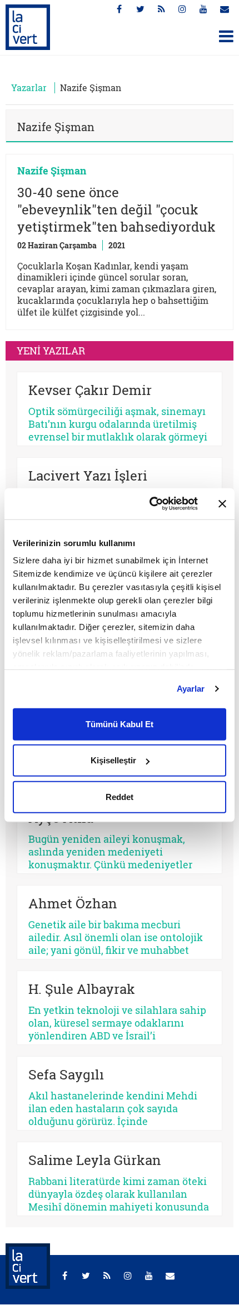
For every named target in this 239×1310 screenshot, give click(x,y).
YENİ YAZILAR (51, 350)
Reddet (119, 796)
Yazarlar (29, 87)
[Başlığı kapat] (222, 504)
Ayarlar (191, 688)
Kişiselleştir (113, 760)
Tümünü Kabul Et (119, 723)
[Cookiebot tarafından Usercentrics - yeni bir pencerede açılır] (150, 504)
